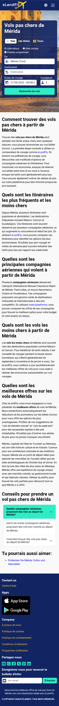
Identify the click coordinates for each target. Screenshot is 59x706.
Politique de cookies (13, 631)
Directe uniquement (17, 52)
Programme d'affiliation (15, 650)
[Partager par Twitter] (19, 665)
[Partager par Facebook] (14, 665)
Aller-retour (12, 48)
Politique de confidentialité (16, 637)
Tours (40, 41)
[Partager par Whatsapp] (9, 665)
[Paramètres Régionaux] (46, 5)
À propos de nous (11, 625)
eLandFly (43, 152)
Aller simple (31, 48)
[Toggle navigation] (53, 5)
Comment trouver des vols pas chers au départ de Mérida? (26, 541)
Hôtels (26, 41)
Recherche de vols (29, 91)
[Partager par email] (4, 665)
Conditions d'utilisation (14, 644)
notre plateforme (38, 304)
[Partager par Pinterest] (24, 665)
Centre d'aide (9, 585)
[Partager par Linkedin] (29, 665)
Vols (12, 41)
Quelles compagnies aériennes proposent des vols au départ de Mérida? (24, 511)
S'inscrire (50, 680)
